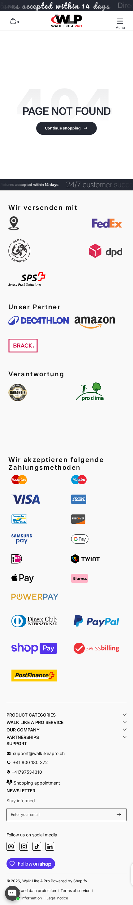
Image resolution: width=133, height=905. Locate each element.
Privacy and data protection (31, 890)
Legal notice (57, 898)
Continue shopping (63, 128)
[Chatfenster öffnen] (12, 893)
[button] (12, 21)
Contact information (24, 898)
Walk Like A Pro (36, 881)
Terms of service (75, 890)
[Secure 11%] (119, 814)
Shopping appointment (36, 782)
